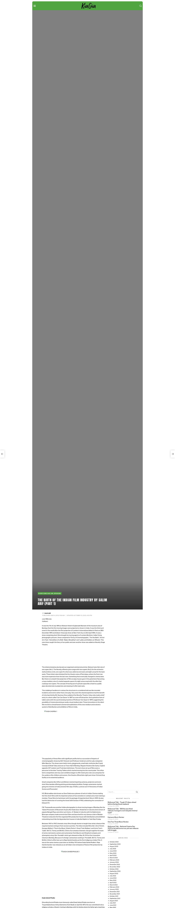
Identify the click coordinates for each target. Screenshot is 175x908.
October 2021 (114, 896)
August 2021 (114, 900)
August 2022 (114, 873)
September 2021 (115, 898)
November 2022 (115, 867)
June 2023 (113, 851)
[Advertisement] (73, 656)
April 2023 (113, 855)
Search (137, 792)
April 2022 (113, 882)
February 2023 (114, 860)
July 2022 (113, 876)
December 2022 (115, 864)
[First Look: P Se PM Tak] (2, 454)
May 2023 (113, 853)
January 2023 (114, 862)
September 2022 (115, 871)
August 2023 (114, 846)
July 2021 (113, 903)
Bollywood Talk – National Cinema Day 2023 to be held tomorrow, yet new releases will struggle (123, 828)
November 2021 (115, 894)
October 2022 (114, 869)
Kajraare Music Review (116, 817)
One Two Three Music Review (118, 822)
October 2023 (114, 842)
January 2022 (114, 889)
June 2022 (113, 878)
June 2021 (113, 905)
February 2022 (114, 887)
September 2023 (115, 844)
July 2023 (113, 848)
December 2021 (115, 891)
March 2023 (114, 857)
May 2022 (113, 880)
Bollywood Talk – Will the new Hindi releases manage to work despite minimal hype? (122, 811)
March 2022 (114, 885)
